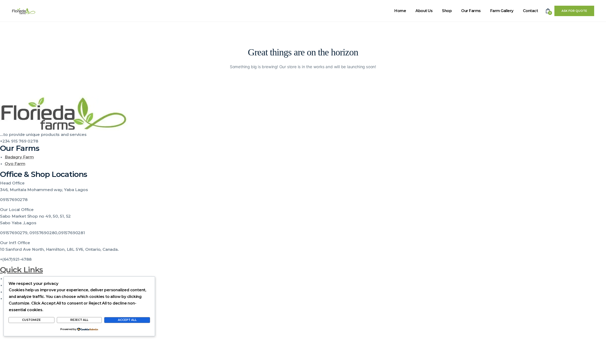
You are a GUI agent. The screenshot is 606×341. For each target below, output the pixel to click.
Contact (530, 11)
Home (400, 11)
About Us (423, 11)
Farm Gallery (501, 11)
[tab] (303, 183)
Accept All (127, 320)
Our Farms (471, 11)
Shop (447, 11)
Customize (31, 320)
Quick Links (21, 269)
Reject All (79, 320)
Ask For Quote (574, 11)
